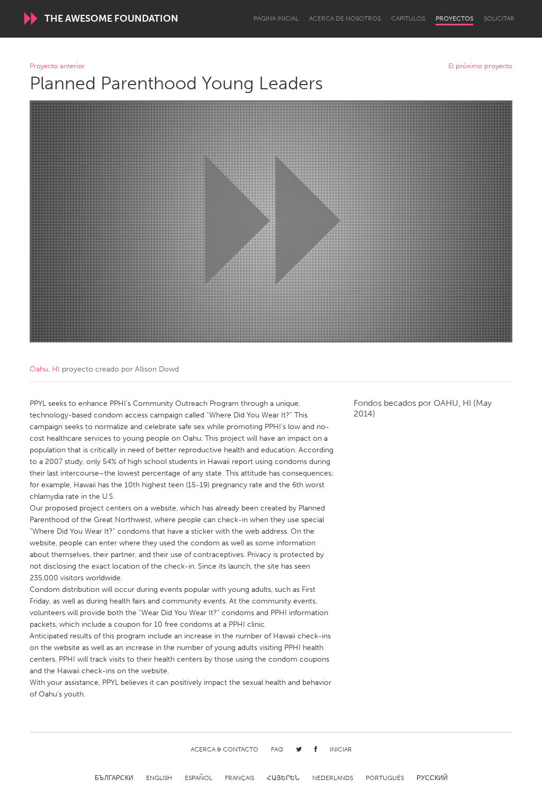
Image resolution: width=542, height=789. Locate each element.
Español (198, 778)
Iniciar (341, 749)
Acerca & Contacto (224, 749)
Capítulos (408, 18)
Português (385, 778)
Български (114, 778)
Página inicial (276, 18)
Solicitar (499, 18)
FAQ (277, 749)
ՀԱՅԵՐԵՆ (283, 778)
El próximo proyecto (480, 66)
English (159, 778)
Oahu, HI (45, 369)
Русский (432, 778)
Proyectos (454, 18)
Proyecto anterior (57, 66)
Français (239, 778)
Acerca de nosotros (345, 18)
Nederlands (332, 778)
